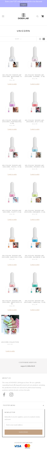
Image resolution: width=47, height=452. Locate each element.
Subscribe (23, 432)
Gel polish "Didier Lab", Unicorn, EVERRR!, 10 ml (35, 75)
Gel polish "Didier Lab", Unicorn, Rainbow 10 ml (35, 256)
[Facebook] (4, 394)
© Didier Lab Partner (23, 443)
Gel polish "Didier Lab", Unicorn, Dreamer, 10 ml (34, 211)
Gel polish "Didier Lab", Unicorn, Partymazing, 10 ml (12, 121)
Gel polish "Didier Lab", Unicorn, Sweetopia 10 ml (12, 302)
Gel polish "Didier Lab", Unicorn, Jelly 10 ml (35, 121)
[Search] (37, 16)
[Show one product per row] (40, 39)
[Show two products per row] (44, 39)
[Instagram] (11, 394)
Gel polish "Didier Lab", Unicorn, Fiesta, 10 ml (12, 166)
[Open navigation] (3, 16)
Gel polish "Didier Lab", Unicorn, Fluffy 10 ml (12, 211)
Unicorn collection (10, 342)
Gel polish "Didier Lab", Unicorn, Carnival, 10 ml (35, 301)
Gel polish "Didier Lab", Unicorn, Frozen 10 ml (35, 166)
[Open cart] (42, 16)
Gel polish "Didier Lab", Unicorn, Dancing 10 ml (12, 256)
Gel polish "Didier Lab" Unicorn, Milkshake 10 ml (12, 76)
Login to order (12, 84)
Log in (23, 5)
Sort (17, 39)
